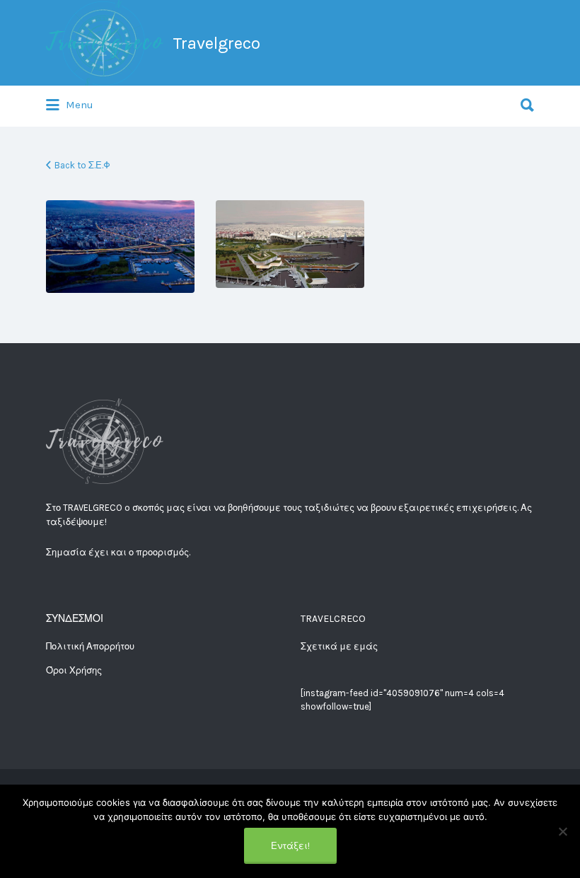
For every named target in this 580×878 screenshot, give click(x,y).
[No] (562, 831)
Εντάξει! (290, 846)
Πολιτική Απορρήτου (90, 646)
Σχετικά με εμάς (339, 646)
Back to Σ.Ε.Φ (82, 165)
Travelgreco (216, 43)
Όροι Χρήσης (74, 670)
